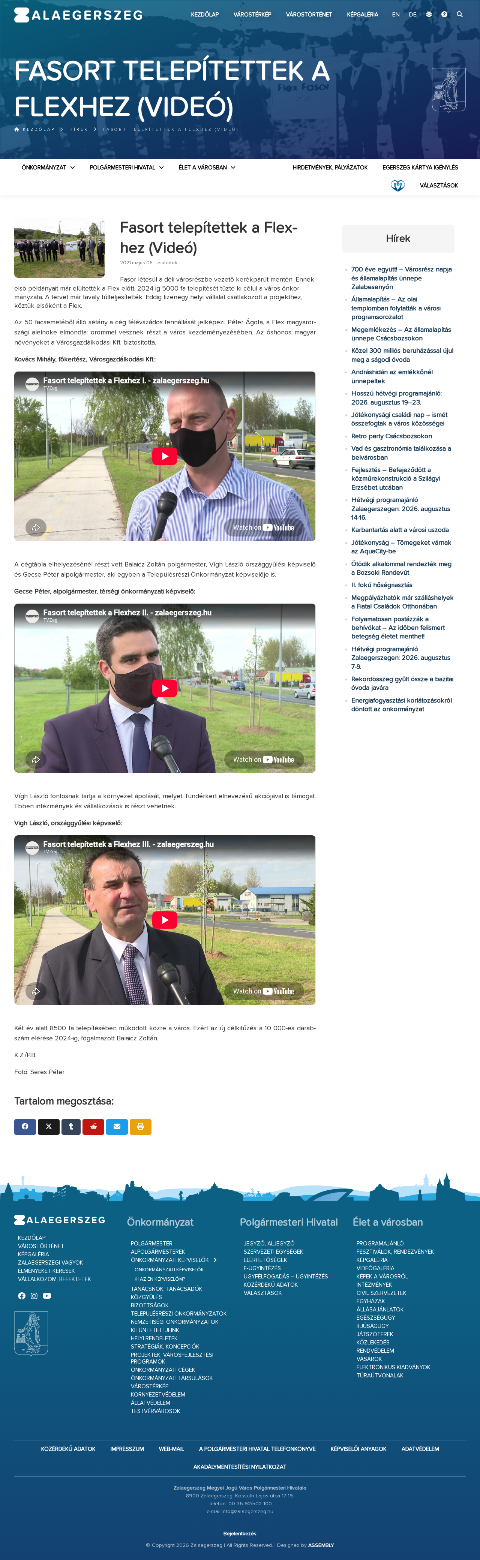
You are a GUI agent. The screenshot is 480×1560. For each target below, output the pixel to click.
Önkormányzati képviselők (170, 1260)
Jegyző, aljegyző (269, 1244)
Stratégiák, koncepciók (165, 1347)
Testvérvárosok (155, 1411)
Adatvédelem (420, 1449)
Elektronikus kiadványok (393, 1367)
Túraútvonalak (380, 1376)
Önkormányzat (44, 168)
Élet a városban (203, 168)
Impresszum (127, 1449)
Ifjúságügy (373, 1326)
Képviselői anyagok (359, 1449)
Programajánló (380, 1244)
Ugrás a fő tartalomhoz (447, 3)
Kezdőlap (205, 15)
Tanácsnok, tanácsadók (166, 1289)
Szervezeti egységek (273, 1252)
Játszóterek (375, 1334)
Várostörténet (309, 15)
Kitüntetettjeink (155, 1330)
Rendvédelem (375, 1351)
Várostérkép (252, 15)
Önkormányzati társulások (172, 1378)
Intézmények (374, 1285)
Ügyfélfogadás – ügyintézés (286, 1277)
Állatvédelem (150, 1403)
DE (413, 15)
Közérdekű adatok (271, 1285)
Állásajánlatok (380, 1310)
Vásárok (369, 1359)
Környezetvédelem (158, 1395)
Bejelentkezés (240, 1533)
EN (396, 15)
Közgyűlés (146, 1297)
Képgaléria (362, 15)
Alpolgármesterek (158, 1252)
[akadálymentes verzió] (444, 15)
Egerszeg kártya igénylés (420, 168)
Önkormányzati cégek (163, 1370)
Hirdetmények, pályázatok (330, 168)
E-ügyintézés (262, 1268)
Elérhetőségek (265, 1260)
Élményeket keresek (46, 1271)
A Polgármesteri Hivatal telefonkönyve (257, 1449)
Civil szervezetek (381, 1293)
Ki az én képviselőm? (160, 1279)
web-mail (171, 1449)
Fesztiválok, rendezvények (395, 1252)
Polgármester (151, 1244)
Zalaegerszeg (78, 15)
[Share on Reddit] (93, 1127)
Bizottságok (150, 1305)
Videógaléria (375, 1268)
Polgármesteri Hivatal (122, 168)
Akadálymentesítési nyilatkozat (240, 1467)
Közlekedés (373, 1343)
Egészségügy (376, 1318)
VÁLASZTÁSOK (439, 186)
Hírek (78, 129)
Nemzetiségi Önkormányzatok (175, 1322)
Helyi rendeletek (154, 1338)
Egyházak (371, 1301)
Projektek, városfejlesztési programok (172, 1358)
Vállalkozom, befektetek (54, 1279)
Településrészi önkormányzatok (179, 1314)
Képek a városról (382, 1277)
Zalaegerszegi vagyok (50, 1263)
